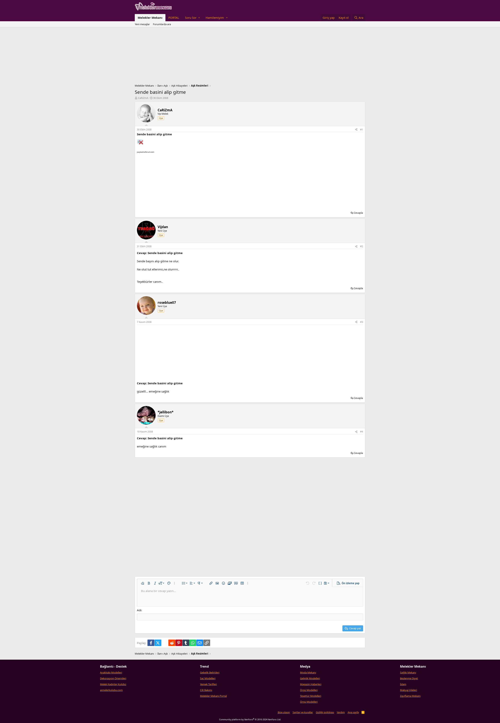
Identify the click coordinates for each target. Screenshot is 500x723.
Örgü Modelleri (309, 690)
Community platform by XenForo (250, 719)
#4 (361, 431)
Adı (139, 610)
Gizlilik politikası (325, 712)
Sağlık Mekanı (408, 672)
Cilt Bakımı (206, 690)
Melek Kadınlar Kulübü (113, 684)
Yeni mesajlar (142, 24)
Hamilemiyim (215, 17)
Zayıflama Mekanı (410, 696)
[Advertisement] (250, 56)
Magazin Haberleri (310, 684)
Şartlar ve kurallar (303, 712)
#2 (361, 246)
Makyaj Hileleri (408, 690)
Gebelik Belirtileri (209, 672)
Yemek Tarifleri (208, 684)
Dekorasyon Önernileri (113, 678)
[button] (192, 17)
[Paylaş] (356, 130)
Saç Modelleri (207, 678)
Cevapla (358, 212)
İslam (403, 684)
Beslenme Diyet (409, 678)
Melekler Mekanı (150, 17)
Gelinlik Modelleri (310, 678)
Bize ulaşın (284, 712)
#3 (361, 322)
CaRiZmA (143, 98)
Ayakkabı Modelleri (111, 672)
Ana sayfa (353, 712)
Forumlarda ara (162, 24)
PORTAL (173, 17)
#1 (361, 129)
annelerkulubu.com (111, 690)
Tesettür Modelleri (310, 696)
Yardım (341, 712)
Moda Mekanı (308, 672)
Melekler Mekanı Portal (213, 696)
